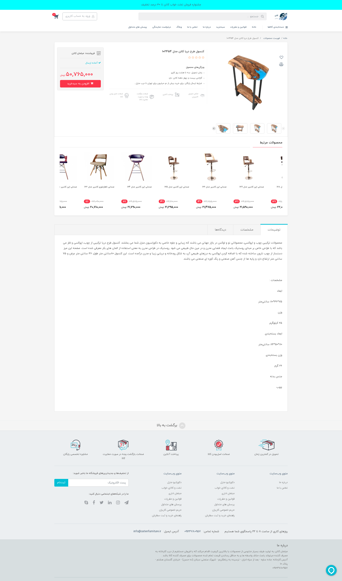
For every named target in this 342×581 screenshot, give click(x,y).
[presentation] (283, 128)
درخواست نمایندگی (161, 27)
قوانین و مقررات (238, 27)
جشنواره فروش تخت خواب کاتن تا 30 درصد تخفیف (171, 5)
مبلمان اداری (228, 493)
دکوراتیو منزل (227, 482)
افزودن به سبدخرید (78, 84)
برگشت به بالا (167, 425)
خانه (254, 27)
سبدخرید (220, 27)
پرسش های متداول (137, 27)
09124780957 (192, 531)
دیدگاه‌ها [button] (220, 230)
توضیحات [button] (274, 230)
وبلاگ (179, 27)
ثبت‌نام (61, 482)
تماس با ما (192, 27)
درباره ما (207, 27)
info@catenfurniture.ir (147, 531)
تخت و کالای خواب (225, 488)
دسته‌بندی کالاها (276, 27)
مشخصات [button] (246, 230)
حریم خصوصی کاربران (223, 510)
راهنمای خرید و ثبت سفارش (220, 515)
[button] (58, 16)
